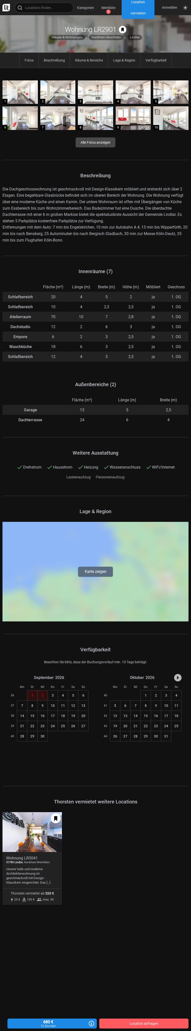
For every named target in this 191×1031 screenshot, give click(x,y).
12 (73, 706)
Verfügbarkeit (156, 60)
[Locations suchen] (44, 8)
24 (53, 726)
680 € (48, 1024)
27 (83, 726)
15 (32, 716)
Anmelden (169, 7)
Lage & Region (124, 60)
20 (83, 716)
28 (22, 736)
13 (83, 706)
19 (73, 716)
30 (43, 736)
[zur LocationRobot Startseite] (5, 7)
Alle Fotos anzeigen (95, 142)
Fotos (29, 60)
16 (43, 716)
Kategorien (85, 8)
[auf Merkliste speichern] (122, 29)
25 (63, 726)
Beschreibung (54, 60)
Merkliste (108, 8)
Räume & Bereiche (89, 60)
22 (32, 726)
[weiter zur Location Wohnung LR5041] (32, 858)
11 (63, 706)
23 (43, 726)
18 (63, 716)
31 (166, 736)
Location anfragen (144, 1024)
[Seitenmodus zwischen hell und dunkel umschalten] (185, 7)
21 (22, 726)
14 (22, 716)
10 (53, 706)
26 (73, 726)
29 (32, 736)
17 (53, 716)
